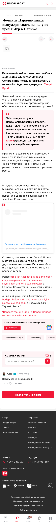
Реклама (32, 427)
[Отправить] (47, 361)
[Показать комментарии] (41, 39)
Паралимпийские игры (14, 337)
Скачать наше (9, 480)
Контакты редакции (37, 422)
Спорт (5, 417)
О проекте (33, 417)
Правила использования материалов (28, 497)
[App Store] (4, 485)
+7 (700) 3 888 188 (14, 462)
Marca (10, 140)
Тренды (5, 427)
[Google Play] (15, 485)
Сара (9, 373)
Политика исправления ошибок (28, 506)
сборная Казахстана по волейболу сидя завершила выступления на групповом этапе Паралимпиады (27, 280)
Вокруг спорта (9, 422)
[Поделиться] (51, 39)
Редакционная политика (39, 442)
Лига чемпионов (10, 432)
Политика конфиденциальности (28, 501)
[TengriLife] (39, 519)
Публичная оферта (28, 510)
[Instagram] (4, 473)
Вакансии (32, 432)
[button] (50, 519)
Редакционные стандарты (40, 447)
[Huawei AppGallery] (29, 485)
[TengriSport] (17, 519)
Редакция (32, 437)
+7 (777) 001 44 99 (40, 462)
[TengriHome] (28, 519)
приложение (22, 480)
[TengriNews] (5, 519)
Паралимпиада (35, 337)
